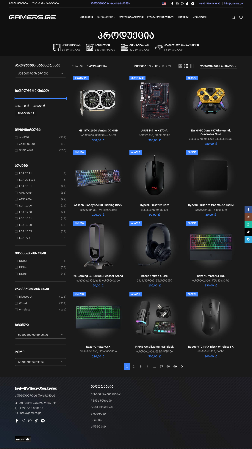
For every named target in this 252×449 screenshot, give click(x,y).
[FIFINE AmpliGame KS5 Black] (154, 317)
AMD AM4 (25, 199)
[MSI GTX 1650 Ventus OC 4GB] (98, 100)
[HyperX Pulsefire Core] (154, 175)
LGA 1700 (25, 205)
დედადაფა (162, 135)
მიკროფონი (164, 351)
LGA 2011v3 (27, 179)
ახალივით (27, 143)
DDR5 (23, 273)
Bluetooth (25, 296)
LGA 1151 (25, 218)
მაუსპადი (220, 210)
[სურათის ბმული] (36, 388)
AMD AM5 (25, 192)
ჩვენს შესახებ (101, 400)
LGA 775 (24, 237)
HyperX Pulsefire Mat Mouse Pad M (211, 204)
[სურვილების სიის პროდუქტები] (241, 17)
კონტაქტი (98, 426)
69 (175, 366)
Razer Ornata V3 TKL (211, 275)
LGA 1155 (25, 231)
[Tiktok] (36, 420)
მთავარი (78, 66)
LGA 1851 (25, 186)
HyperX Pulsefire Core (154, 204)
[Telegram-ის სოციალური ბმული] (192, 4)
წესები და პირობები (106, 394)
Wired (23, 303)
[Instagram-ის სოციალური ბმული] (177, 4)
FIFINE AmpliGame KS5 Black (154, 346)
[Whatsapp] (30, 420)
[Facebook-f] (17, 420)
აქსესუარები (198, 139)
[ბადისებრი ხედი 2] (180, 66)
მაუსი (164, 210)
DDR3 (23, 260)
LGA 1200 (25, 212)
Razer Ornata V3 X (98, 346)
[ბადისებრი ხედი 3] (186, 66)
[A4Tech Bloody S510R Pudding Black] (98, 175)
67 (161, 366)
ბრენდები (98, 413)
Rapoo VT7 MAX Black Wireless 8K (211, 346)
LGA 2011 (25, 173)
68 (168, 366)
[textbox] (40, 73)
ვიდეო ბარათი (106, 135)
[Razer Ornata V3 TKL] (210, 246)
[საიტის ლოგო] (32, 16)
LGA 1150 (25, 224)
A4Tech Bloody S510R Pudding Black (98, 204)
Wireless (24, 309)
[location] (202, 406)
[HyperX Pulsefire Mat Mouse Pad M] (210, 175)
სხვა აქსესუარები (220, 139)
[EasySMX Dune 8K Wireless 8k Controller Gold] (210, 100)
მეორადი (26, 150)
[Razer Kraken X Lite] (154, 246)
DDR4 (23, 267)
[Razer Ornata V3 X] (98, 317)
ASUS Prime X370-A (154, 130)
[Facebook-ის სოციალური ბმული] (172, 4)
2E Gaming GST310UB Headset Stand (98, 275)
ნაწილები (87, 135)
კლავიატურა (108, 210)
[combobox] (40, 73)
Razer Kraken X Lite (154, 275)
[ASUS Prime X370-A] (154, 100)
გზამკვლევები (102, 407)
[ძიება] (233, 17)
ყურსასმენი (164, 280)
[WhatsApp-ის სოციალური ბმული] (182, 4)
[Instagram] (23, 420)
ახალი (24, 137)
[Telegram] (43, 420)
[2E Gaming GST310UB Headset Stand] (98, 246)
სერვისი (97, 420)
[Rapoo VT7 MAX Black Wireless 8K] (210, 317)
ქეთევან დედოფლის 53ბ (38, 403)
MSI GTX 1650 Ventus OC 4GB (98, 130)
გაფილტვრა (26, 113)
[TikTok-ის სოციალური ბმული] (187, 4)
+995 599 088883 (31, 408)
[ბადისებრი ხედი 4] (192, 66)
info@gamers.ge (30, 412)
